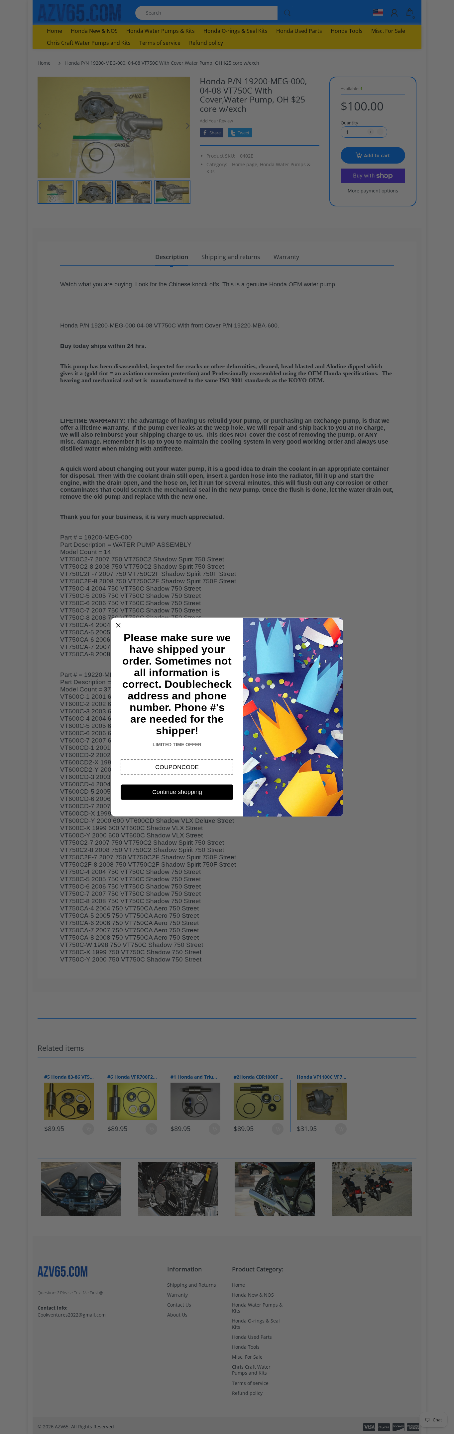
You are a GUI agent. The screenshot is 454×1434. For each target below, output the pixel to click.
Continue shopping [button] (177, 792)
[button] (177, 767)
